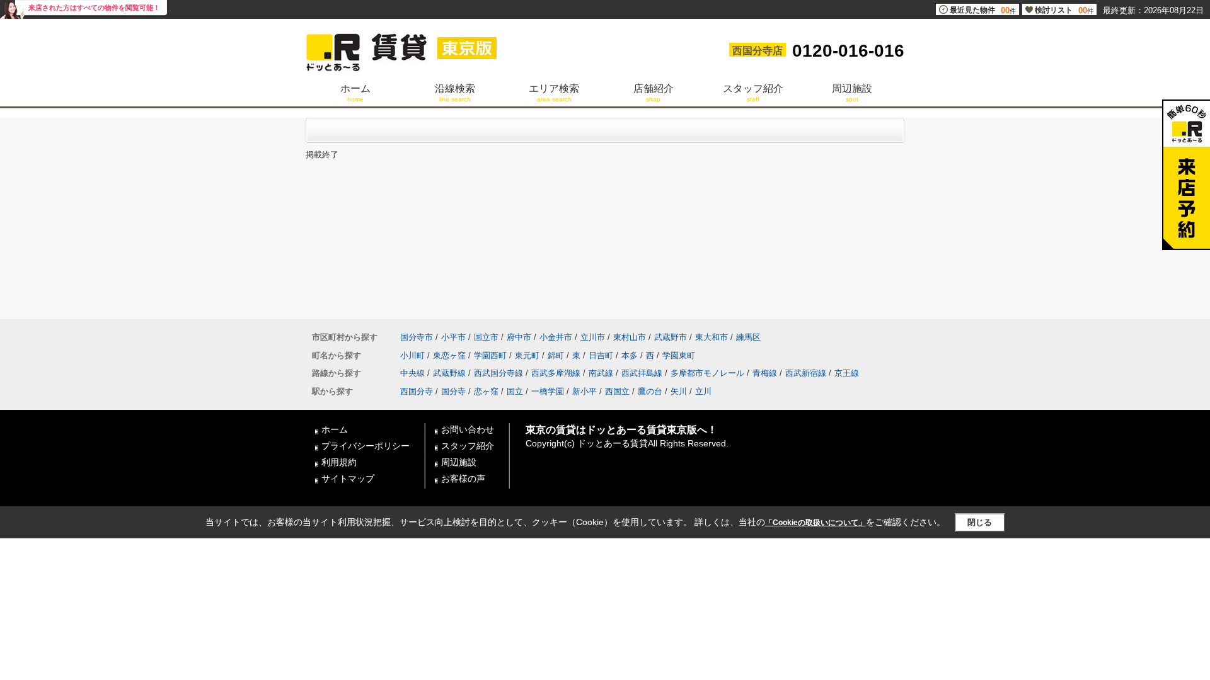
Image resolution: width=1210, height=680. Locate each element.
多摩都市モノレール (707, 373)
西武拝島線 (641, 373)
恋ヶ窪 (486, 391)
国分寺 (453, 391)
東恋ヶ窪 (449, 355)
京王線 (846, 373)
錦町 (556, 355)
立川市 (592, 337)
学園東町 (678, 355)
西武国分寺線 (498, 373)
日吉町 (601, 355)
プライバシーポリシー (365, 446)
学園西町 (490, 355)
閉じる (979, 522)
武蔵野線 (449, 373)
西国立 (617, 391)
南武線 (601, 373)
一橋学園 (547, 391)
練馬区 (748, 337)
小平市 (453, 337)
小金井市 (555, 337)
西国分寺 (416, 391)
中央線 (412, 373)
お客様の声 (463, 478)
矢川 (679, 391)
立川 (703, 391)
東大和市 (711, 337)
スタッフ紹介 (467, 446)
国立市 (486, 337)
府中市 (519, 337)
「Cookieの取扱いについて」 (815, 522)
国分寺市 (416, 337)
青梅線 (764, 373)
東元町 (527, 355)
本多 (629, 355)
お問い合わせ (467, 429)
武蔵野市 (670, 337)
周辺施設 (458, 462)
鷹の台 (650, 391)
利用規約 (339, 462)
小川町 (412, 355)
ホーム (334, 429)
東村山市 (629, 337)
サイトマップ (347, 478)
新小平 (584, 391)
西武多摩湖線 (555, 373)
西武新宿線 (805, 373)
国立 (515, 391)
